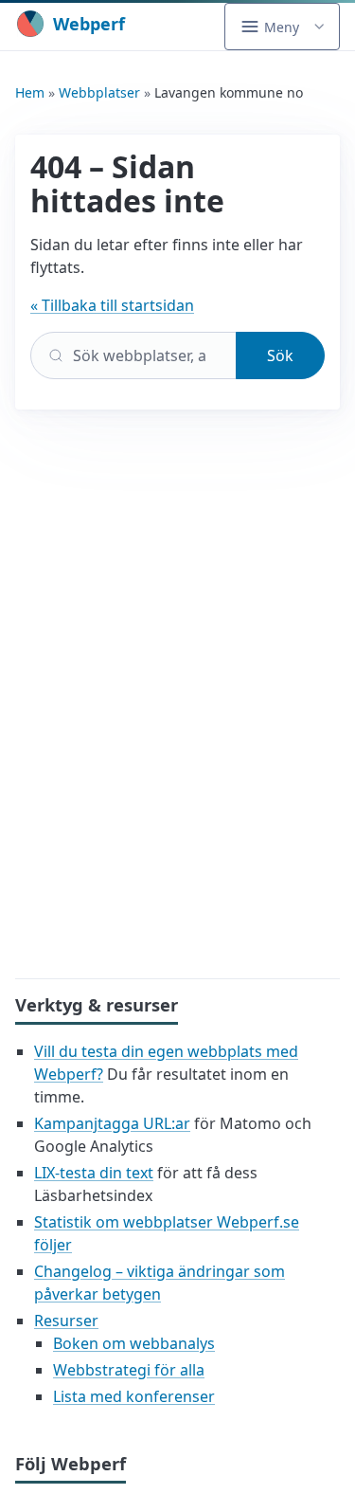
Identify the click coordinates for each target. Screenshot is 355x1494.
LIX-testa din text (93, 1172)
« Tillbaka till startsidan (112, 305)
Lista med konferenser (134, 1396)
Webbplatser (99, 92)
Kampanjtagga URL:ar (112, 1123)
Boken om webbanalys (134, 1343)
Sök (280, 355)
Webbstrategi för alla (128, 1369)
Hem (29, 92)
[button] (282, 26)
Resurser (66, 1320)
